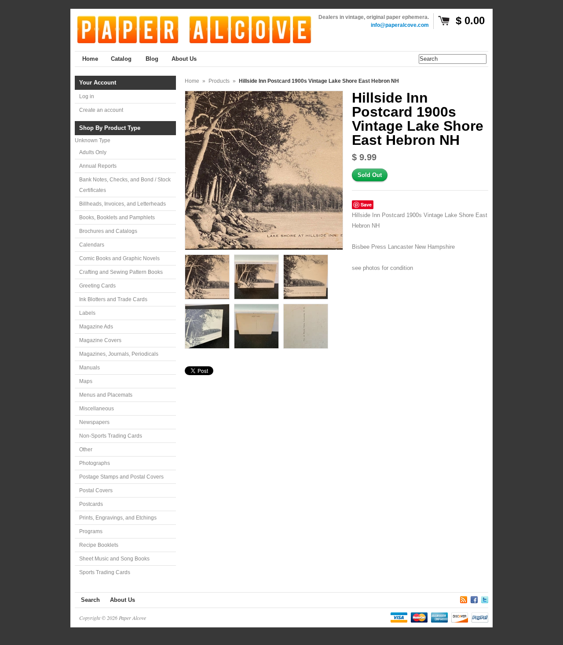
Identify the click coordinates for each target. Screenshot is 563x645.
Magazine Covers (100, 340)
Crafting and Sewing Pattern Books (121, 272)
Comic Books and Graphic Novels (119, 258)
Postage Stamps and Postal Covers (121, 477)
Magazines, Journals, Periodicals (118, 354)
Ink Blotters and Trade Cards (113, 299)
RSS (463, 598)
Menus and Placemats (105, 395)
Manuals (89, 368)
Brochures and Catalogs (108, 231)
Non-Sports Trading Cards (110, 436)
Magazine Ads (96, 327)
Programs (90, 531)
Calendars (91, 245)
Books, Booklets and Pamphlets (117, 217)
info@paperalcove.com (400, 25)
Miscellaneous (96, 408)
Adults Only (92, 152)
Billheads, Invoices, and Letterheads (122, 204)
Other (85, 449)
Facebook (474, 598)
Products (219, 81)
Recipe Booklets (98, 545)
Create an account (101, 110)
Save (366, 204)
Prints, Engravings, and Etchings (118, 518)
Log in (86, 96)
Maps (85, 381)
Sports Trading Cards (104, 572)
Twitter (484, 598)
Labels (87, 313)
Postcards (91, 504)
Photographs (94, 463)
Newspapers (94, 422)
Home (192, 81)
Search (90, 600)
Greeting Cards (97, 286)
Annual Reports (98, 166)
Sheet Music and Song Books (114, 559)
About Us (122, 600)
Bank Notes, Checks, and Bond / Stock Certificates (125, 185)
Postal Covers (96, 490)
